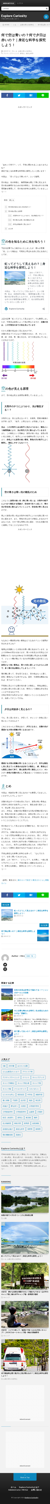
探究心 (22, 53)
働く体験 (6, 1100)
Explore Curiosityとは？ (29, 1487)
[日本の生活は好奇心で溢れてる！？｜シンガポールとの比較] (7, 994)
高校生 (18, 1135)
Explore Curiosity (14, 15)
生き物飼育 (7, 1123)
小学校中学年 (34, 1106)
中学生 (29, 1095)
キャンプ (6, 1297)
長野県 (29, 1129)
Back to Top (25, 1477)
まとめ (9, 229)
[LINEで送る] (43, 95)
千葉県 (15, 1100)
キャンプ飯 (7, 1089)
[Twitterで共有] (19, 95)
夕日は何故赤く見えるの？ (20, 224)
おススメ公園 (23, 1066)
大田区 (23, 1106)
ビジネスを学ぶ (8, 1095)
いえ (15, 51)
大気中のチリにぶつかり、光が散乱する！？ (26, 216)
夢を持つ (14, 1106)
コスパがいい (34, 1089)
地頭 (30, 1100)
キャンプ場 (36, 1083)
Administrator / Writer (18, 1490)
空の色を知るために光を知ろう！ (18, 207)
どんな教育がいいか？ (11, 1072)
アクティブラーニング (11, 53)
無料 (35, 1118)
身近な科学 (29, 53)
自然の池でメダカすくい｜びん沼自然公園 (17, 1215)
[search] (47, 8)
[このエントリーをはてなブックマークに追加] (31, 95)
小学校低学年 (8, 1112)
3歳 (4, 1066)
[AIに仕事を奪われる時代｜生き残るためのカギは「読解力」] (7, 1015)
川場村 (39, 1112)
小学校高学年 (21, 1112)
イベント (26, 1077)
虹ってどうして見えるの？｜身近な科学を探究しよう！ (22, 1256)
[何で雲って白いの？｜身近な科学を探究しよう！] (7, 1035)
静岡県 (38, 1129)
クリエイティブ (20, 1089)
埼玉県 (38, 1100)
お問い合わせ (36, 1490)
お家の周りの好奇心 (25, 51)
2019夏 (11, 1066)
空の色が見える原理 (13, 211)
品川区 (23, 1100)
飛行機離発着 (8, 1135)
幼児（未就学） (8, 1118)
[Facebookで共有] (7, 95)
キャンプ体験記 (8, 1083)
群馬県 (26, 1123)
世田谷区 (21, 1095)
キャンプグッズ (38, 1077)
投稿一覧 (29, 956)
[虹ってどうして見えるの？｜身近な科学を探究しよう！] (7, 915)
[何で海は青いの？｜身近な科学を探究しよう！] (43, 935)
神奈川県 (17, 1123)
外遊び (5, 1106)
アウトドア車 (28, 1072)
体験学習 (39, 1095)
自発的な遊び (8, 1129)
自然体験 (35, 1123)
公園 (5, 1218)
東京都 (28, 1118)
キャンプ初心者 (23, 1083)
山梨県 (31, 1112)
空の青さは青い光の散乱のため (21, 220)
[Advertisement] (25, 135)
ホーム (13, 1487)
